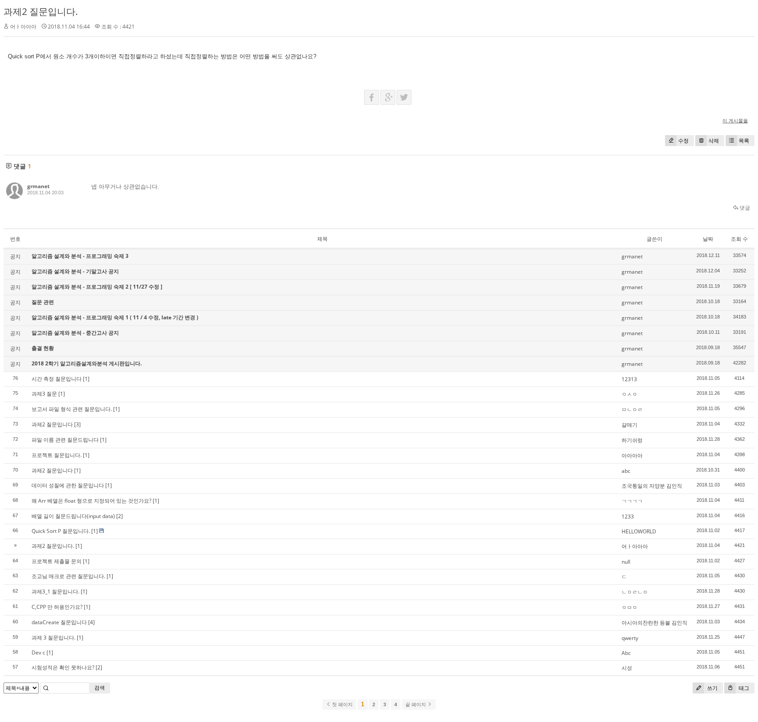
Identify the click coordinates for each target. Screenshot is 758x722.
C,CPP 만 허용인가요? (57, 607)
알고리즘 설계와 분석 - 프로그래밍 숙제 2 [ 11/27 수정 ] (97, 286)
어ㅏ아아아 (635, 546)
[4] (91, 622)
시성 (627, 668)
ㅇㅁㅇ (629, 607)
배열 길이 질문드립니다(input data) (73, 516)
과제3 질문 (44, 393)
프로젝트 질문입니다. (57, 455)
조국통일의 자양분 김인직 (652, 486)
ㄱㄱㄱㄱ (632, 501)
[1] (86, 378)
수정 (683, 140)
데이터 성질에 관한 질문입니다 (68, 485)
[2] (119, 516)
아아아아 (632, 455)
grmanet (38, 186)
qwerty (630, 638)
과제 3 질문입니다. (53, 637)
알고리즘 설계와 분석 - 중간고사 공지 (75, 332)
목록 (744, 140)
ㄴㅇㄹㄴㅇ (635, 592)
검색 (99, 687)
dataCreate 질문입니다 (59, 622)
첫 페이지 (342, 704)
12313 (629, 379)
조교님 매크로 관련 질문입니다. (68, 576)
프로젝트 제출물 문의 (57, 561)
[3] (77, 424)
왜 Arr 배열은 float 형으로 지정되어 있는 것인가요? (91, 500)
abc (626, 471)
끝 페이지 (416, 704)
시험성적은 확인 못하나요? (63, 667)
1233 (628, 516)
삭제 (713, 140)
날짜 (708, 239)
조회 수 (739, 239)
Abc (626, 653)
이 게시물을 (735, 120)
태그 (743, 688)
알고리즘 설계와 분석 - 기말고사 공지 (75, 271)
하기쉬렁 (632, 440)
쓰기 (712, 688)
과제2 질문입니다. (41, 11)
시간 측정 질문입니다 (57, 378)
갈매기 (629, 425)
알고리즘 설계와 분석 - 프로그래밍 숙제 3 (80, 256)
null (626, 561)
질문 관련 (43, 302)
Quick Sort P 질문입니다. (61, 531)
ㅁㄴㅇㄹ (632, 409)
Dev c (38, 652)
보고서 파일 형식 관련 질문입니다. (72, 409)
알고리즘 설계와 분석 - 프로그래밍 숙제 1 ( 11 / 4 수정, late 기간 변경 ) (115, 317)
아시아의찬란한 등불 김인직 (654, 622)
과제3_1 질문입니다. (55, 591)
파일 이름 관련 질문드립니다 (65, 439)
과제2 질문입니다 (52, 424)
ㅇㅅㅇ (629, 394)
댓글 (744, 207)
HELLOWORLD (639, 531)
